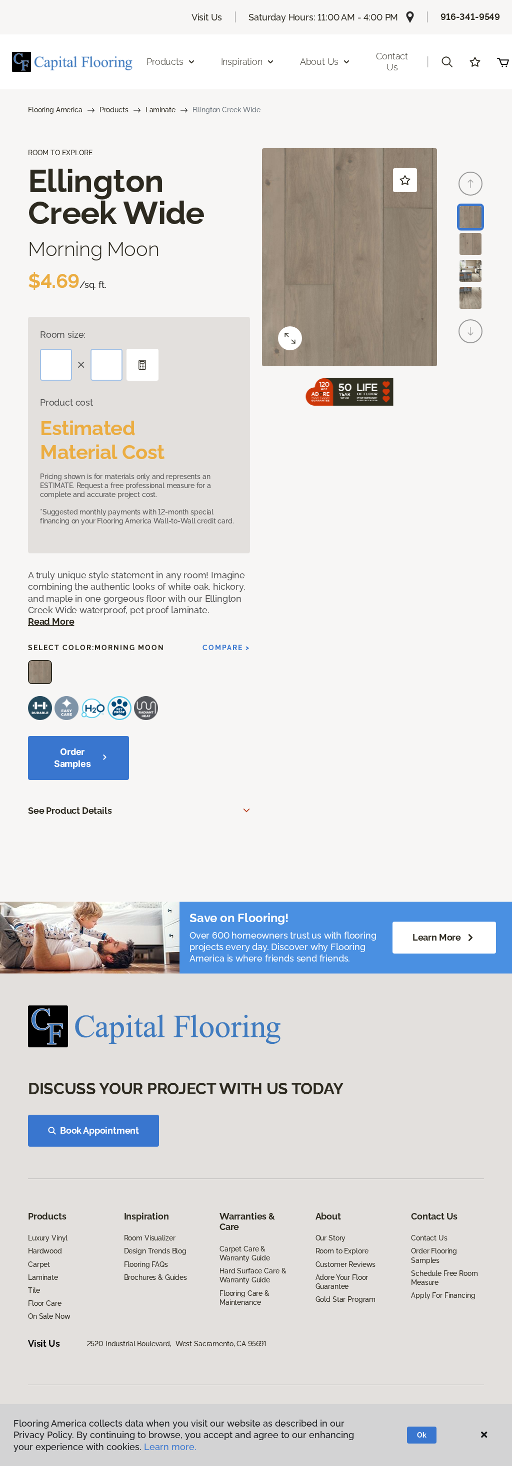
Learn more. (170, 1447)
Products (114, 110)
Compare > (226, 648)
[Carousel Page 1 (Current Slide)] (470, 217)
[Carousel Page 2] (470, 244)
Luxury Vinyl (48, 1238)
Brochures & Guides (155, 1277)
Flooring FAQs (146, 1264)
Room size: (63, 334)
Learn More (436, 937)
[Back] (470, 184)
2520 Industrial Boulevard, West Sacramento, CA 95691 (177, 1344)
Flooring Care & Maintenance (245, 1297)
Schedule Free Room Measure (444, 1277)
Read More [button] (51, 621)
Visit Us (207, 17)
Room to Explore (342, 1251)
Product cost (66, 402)
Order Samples (72, 757)
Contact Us (392, 61)
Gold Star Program (346, 1299)
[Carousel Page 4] (470, 297)
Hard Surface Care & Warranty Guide (253, 1275)
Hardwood (45, 1251)
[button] (447, 62)
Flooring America (55, 110)
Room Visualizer (150, 1238)
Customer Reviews (346, 1264)
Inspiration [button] (241, 61)
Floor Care (45, 1303)
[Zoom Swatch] (290, 338)
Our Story (331, 1238)
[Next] (470, 331)
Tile (34, 1290)
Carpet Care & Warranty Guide (245, 1253)
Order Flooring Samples (434, 1255)
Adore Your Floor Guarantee (342, 1281)
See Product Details (70, 810)
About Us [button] (319, 61)
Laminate (161, 110)
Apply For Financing (443, 1295)
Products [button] (165, 61)
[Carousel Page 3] (470, 270)
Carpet (39, 1264)
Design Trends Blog (155, 1251)
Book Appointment (99, 1130)
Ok (421, 1435)
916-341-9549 (470, 16)
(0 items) (503, 62)
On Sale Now (49, 1316)
